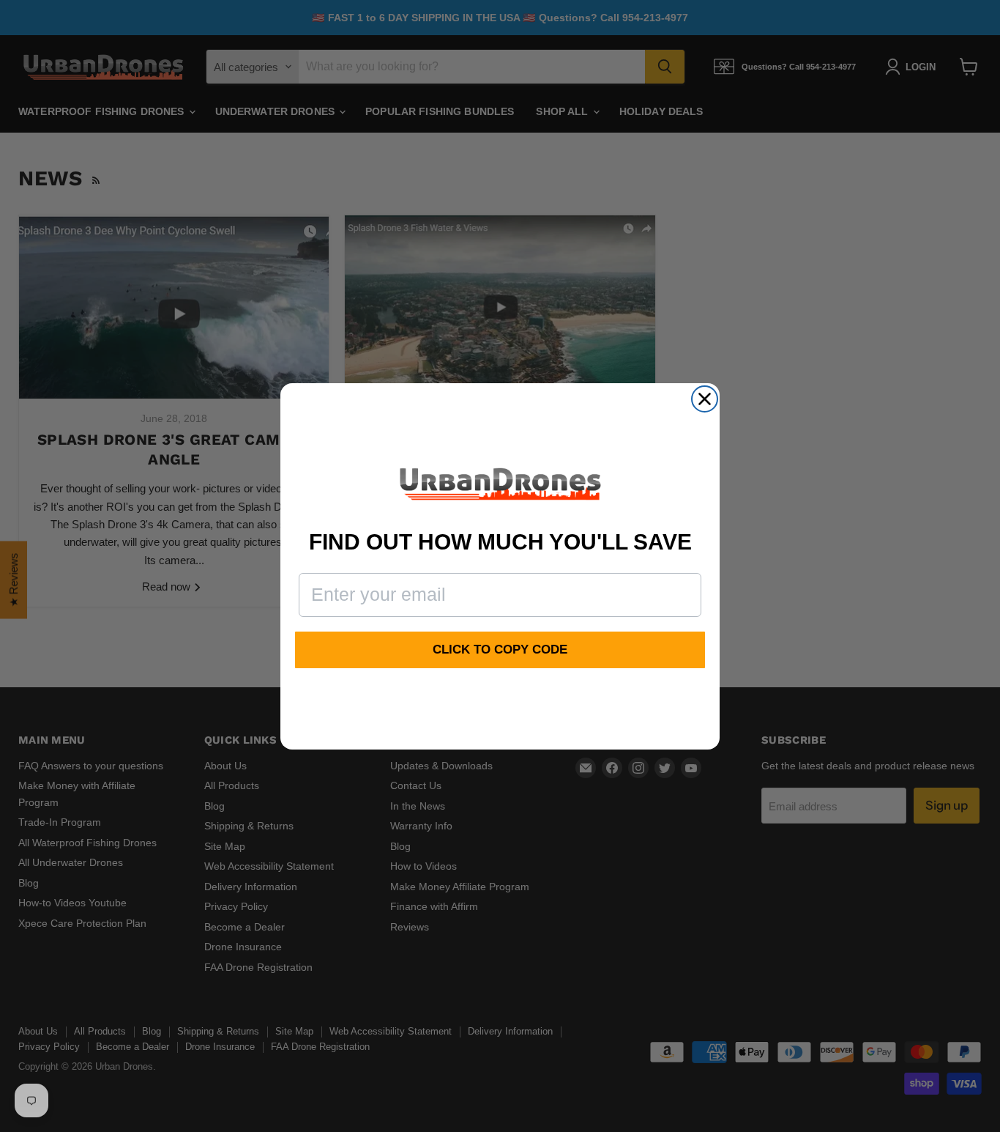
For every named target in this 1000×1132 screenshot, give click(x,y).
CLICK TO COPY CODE (500, 649)
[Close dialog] (704, 399)
